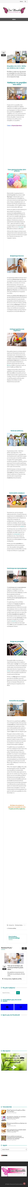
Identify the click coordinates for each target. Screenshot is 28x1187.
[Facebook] (7, 1007)
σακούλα (14, 621)
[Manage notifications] (24, 1183)
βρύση (8, 365)
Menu (21, 1)
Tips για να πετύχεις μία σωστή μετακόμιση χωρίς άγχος (15, 967)
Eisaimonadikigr (12, 928)
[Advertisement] (14, 37)
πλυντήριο (20, 227)
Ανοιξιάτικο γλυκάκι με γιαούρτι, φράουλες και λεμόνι (16, 1117)
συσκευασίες (17, 534)
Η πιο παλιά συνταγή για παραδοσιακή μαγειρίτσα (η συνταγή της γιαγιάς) (15, 1137)
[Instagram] (20, 1007)
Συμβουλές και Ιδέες (17, 978)
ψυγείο (22, 526)
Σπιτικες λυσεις (19, 925)
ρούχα (8, 670)
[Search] (18, 992)
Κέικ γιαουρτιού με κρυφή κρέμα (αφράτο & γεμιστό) (16, 1130)
